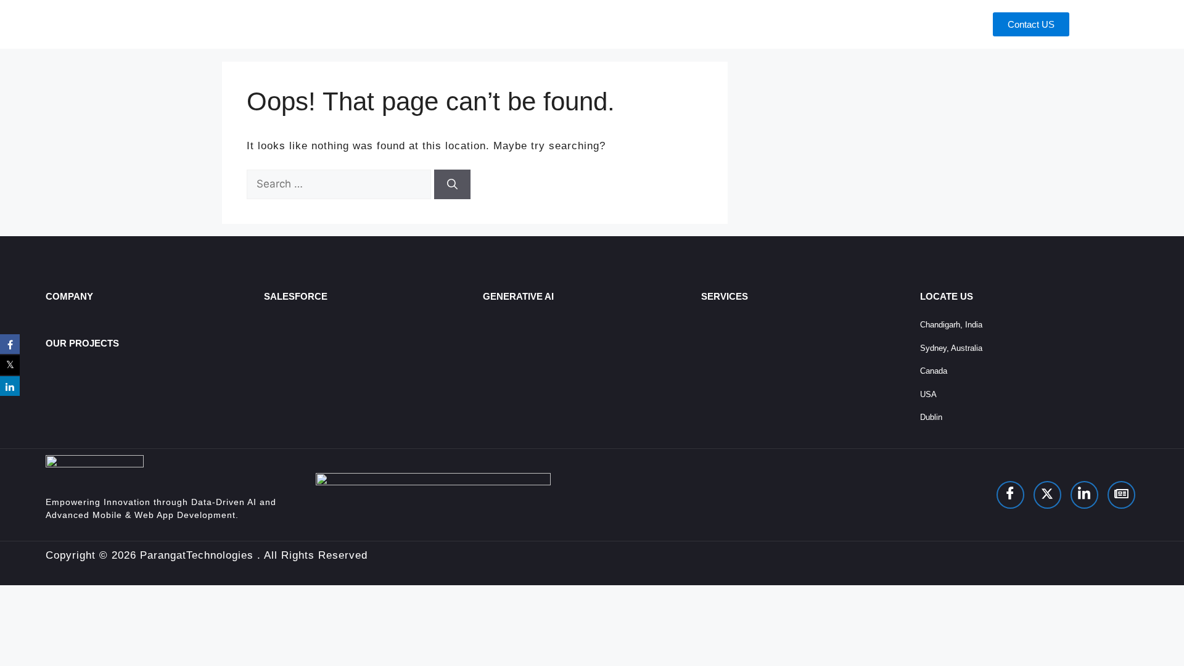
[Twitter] (1047, 495)
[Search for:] (340, 184)
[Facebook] (1010, 495)
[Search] (452, 184)
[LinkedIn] (1084, 495)
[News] (1121, 495)
